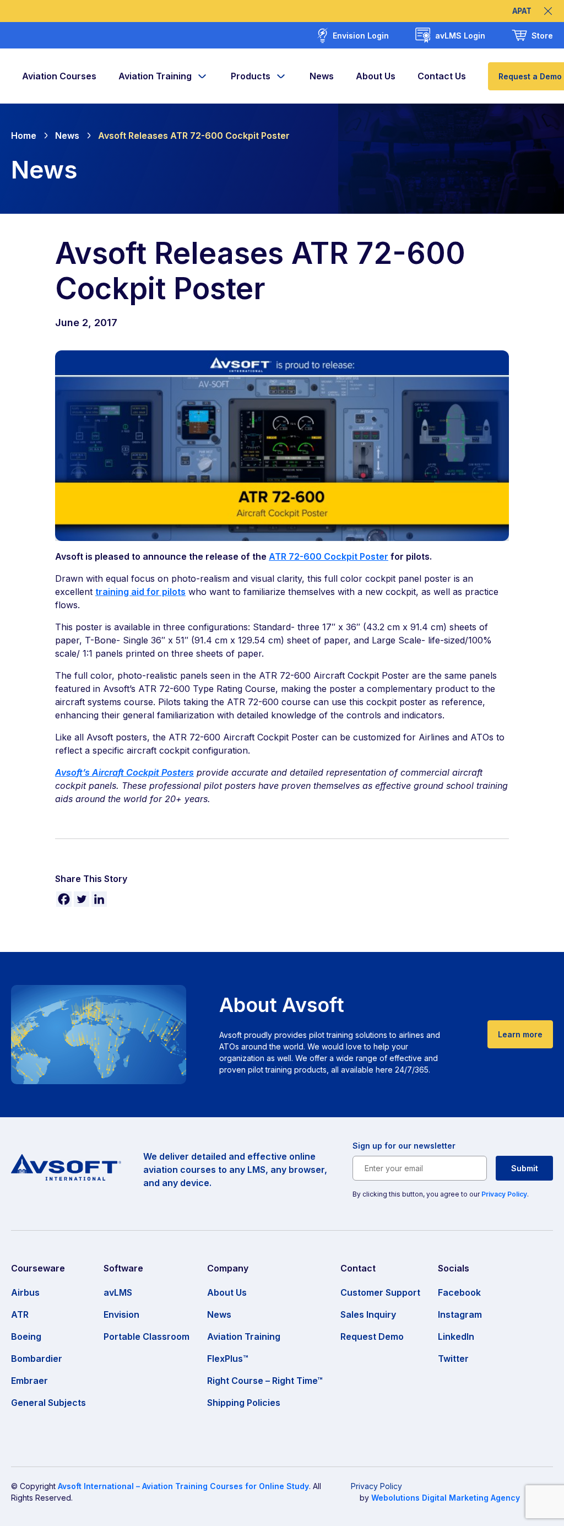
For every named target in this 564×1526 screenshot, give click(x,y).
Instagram (460, 1314)
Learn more (520, 1034)
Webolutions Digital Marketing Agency (445, 1497)
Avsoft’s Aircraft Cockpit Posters (124, 772)
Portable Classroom (146, 1336)
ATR (20, 1314)
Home (23, 135)
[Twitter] (81, 899)
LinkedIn (456, 1336)
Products (250, 76)
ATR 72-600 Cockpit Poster (328, 556)
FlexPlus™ (227, 1358)
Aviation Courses (59, 76)
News (322, 76)
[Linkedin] (99, 899)
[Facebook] (64, 899)
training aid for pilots (140, 591)
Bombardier (36, 1358)
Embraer (29, 1380)
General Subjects (48, 1402)
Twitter (453, 1358)
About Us (375, 76)
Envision (121, 1314)
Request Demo (372, 1336)
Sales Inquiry (368, 1314)
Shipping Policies (243, 1402)
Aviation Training (155, 76)
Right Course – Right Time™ (265, 1380)
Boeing (26, 1336)
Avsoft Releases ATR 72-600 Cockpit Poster (194, 135)
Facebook (459, 1292)
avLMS (118, 1292)
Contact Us (441, 76)
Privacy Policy (504, 1194)
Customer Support (380, 1292)
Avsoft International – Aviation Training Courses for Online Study (183, 1486)
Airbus (25, 1292)
